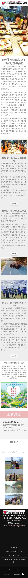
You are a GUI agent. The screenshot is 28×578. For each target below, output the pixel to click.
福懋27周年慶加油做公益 (11, 422)
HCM (20, 569)
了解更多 (14, 203)
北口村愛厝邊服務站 (14, 362)
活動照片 (3, 452)
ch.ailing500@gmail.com (16, 526)
